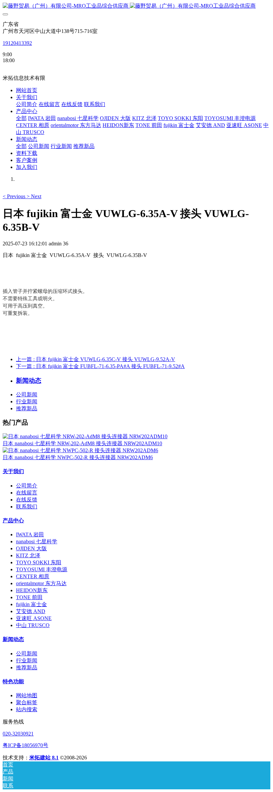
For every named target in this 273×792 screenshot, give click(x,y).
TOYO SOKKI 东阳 (38, 562)
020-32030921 (18, 733)
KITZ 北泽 (28, 555)
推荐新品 (26, 408)
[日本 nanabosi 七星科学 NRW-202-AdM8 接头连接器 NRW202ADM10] (85, 436)
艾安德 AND (30, 611)
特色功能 (13, 681)
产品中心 (13, 520)
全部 (21, 118)
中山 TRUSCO (33, 625)
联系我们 (26, 506)
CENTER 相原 (32, 576)
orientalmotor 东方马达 (41, 583)
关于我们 (13, 471)
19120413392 (17, 43)
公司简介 (26, 485)
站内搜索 (26, 709)
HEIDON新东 (32, 590)
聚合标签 (26, 702)
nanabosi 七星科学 (36, 541)
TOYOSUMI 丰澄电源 (41, 569)
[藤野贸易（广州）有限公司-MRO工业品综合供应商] (136, 6)
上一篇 (95, 359)
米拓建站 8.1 (44, 757)
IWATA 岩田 (30, 534)
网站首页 (26, 90)
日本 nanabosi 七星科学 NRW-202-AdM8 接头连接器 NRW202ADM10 (82, 443)
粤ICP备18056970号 (25, 745)
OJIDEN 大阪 (31, 548)
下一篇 (100, 366)
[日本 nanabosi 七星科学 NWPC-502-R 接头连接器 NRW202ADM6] (80, 450)
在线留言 (26, 492)
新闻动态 (13, 639)
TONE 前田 (29, 597)
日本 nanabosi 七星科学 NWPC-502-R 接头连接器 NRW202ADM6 (78, 457)
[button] (15, 196)
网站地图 (26, 695)
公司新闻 (26, 394)
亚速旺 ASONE (34, 618)
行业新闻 (26, 401)
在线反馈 (26, 499)
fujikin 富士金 (31, 604)
